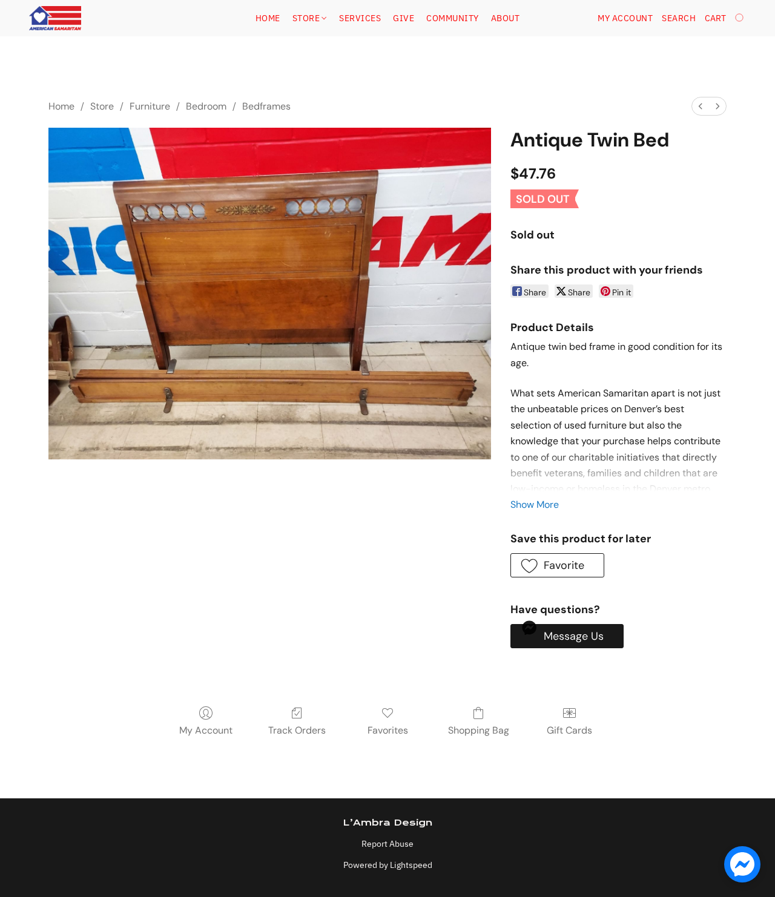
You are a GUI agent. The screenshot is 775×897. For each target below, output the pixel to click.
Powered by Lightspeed (387, 864)
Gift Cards (569, 730)
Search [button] (679, 18)
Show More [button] (534, 504)
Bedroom (206, 106)
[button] (55, 18)
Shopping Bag (478, 730)
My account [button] (625, 18)
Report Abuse (387, 843)
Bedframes (266, 106)
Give (403, 18)
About (505, 18)
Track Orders (297, 730)
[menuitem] (700, 106)
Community (452, 18)
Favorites (388, 730)
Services (360, 18)
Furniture (150, 106)
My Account (205, 730)
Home (268, 18)
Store (307, 18)
